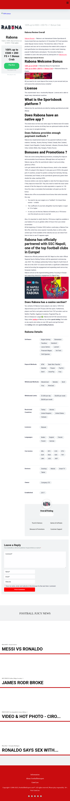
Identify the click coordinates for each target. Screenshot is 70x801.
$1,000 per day (46, 396)
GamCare (35, 782)
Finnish (60, 437)
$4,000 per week (60, 396)
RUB (49, 455)
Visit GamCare (35, 790)
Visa (59, 372)
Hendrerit (54, 343)
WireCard (51, 385)
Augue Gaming (45, 339)
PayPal (61, 368)
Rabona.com (63, 54)
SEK (56, 455)
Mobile (53, 469)
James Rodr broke (22, 682)
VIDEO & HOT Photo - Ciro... (31, 716)
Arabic (43, 437)
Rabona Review (30, 38)
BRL (42, 451)
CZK (56, 451)
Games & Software (56, 523)
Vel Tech (58, 350)
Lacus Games (45, 347)
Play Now (12, 65)
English (51, 437)
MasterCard (45, 382)
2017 (42, 493)
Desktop (44, 469)
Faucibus (44, 343)
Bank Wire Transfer (54, 364)
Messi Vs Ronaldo (22, 649)
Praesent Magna (46, 350)
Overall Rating (46, 511)
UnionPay (51, 372)
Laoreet (56, 347)
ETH (62, 451)
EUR (42, 455)
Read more (35, 653)
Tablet (43, 472)
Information (35, 774)
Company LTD (45, 482)
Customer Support (56, 529)
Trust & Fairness (37, 523)
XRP (56, 458)
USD (49, 458)
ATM (42, 364)
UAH (42, 458)
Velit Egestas (45, 354)
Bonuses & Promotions (37, 529)
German (51, 441)
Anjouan (43, 427)
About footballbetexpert (35, 778)
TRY (62, 455)
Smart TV (62, 469)
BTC (49, 451)
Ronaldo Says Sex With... (30, 750)
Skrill (42, 372)
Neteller (43, 368)
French (43, 441)
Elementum (57, 339)
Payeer (52, 368)
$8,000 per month (46, 399)
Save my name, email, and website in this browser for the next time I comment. (31, 586)
